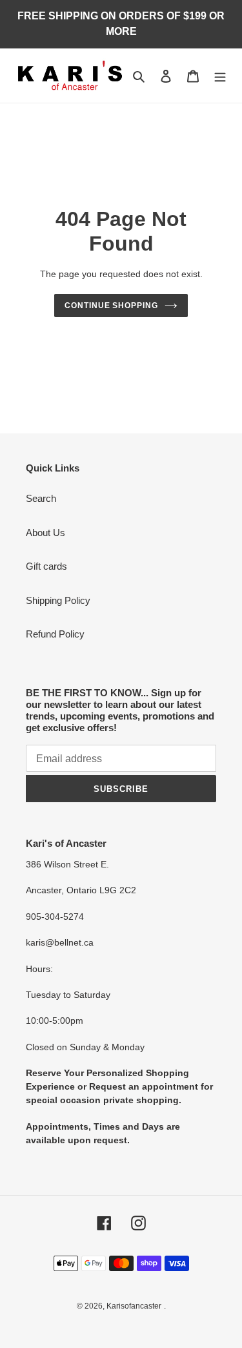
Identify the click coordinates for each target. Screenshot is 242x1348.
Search (41, 498)
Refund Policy (55, 633)
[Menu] (220, 76)
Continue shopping (112, 305)
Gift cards (46, 566)
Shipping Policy (58, 600)
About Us (45, 532)
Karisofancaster (133, 1306)
